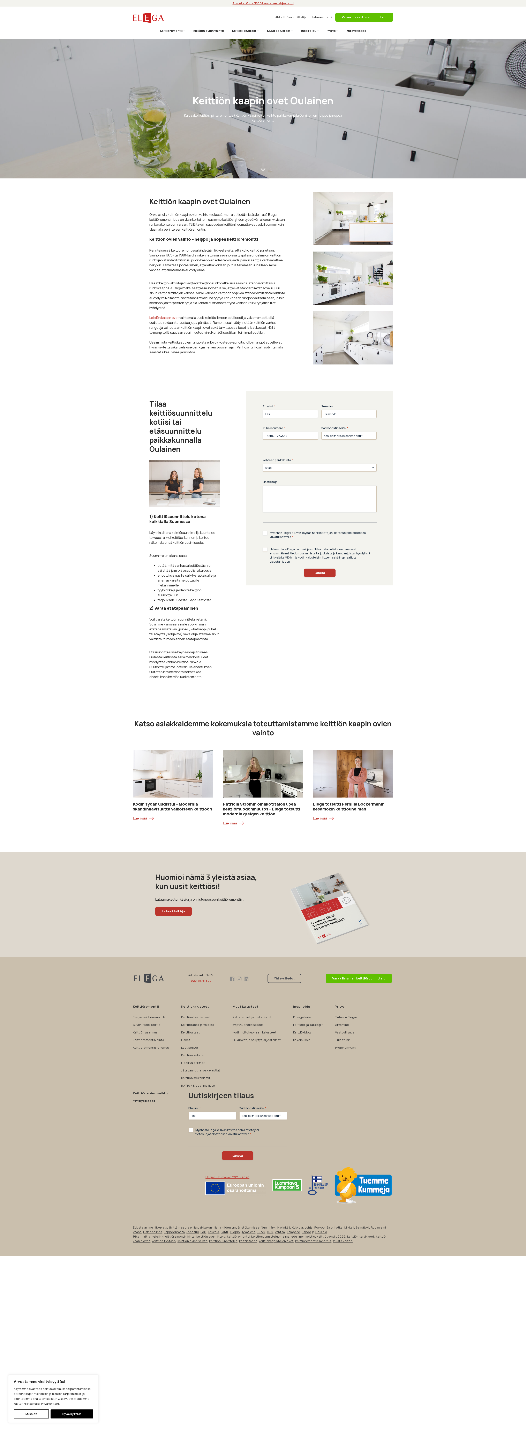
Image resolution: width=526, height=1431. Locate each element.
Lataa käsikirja (173, 911)
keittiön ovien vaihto (193, 1241)
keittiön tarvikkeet (360, 1236)
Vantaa (280, 1232)
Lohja (309, 1227)
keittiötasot (248, 1241)
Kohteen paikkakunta (278, 460)
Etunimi (269, 406)
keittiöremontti (238, 1236)
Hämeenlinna (152, 1232)
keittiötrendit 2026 (331, 1236)
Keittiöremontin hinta (179, 1236)
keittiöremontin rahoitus (313, 1241)
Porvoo (319, 1227)
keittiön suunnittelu (210, 1236)
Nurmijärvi (268, 1227)
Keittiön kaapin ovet (164, 317)
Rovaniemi (378, 1227)
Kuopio (235, 1232)
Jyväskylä (248, 1232)
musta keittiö (343, 1241)
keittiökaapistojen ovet (276, 1241)
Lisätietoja (270, 482)
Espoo (306, 1232)
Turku (261, 1232)
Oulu (270, 1232)
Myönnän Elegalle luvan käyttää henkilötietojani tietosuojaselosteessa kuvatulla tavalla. (318, 535)
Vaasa (137, 1232)
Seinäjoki (362, 1227)
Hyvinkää (283, 1227)
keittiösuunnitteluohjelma (270, 1236)
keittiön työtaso (164, 1241)
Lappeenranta (174, 1232)
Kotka (339, 1227)
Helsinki (321, 1232)
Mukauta (31, 1414)
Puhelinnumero (274, 428)
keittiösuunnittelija (223, 1241)
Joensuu (192, 1232)
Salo (329, 1227)
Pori (203, 1232)
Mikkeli (349, 1227)
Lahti (224, 1232)
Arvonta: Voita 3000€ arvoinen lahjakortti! (263, 3)
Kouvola (213, 1232)
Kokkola (297, 1227)
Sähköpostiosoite (334, 428)
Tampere (293, 1232)
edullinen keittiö (303, 1236)
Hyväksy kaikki (71, 1414)
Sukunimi (328, 406)
